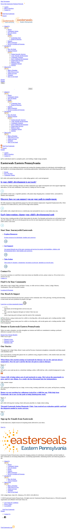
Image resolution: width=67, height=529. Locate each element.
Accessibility (7, 506)
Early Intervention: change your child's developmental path (27, 214)
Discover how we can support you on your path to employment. (29, 199)
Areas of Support (12, 50)
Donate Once (4, 335)
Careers (6, 7)
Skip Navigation (5, 1)
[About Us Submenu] (6, 28)
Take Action (7, 67)
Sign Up (3, 427)
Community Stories (13, 31)
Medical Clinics (15, 62)
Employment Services (17, 60)
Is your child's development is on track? (18, 182)
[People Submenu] (10, 36)
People (9, 34)
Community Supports (17, 57)
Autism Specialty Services (18, 54)
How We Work (12, 49)
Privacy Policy (8, 504)
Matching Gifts (8, 342)
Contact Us (7, 10)
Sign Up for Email (13, 76)
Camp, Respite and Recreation (19, 56)
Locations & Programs (7, 290)
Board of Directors (16, 39)
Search (4, 16)
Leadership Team (16, 38)
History (10, 29)
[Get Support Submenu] (6, 47)
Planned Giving (8, 339)
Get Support (7, 45)
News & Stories (12, 33)
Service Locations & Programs (16, 44)
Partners (10, 41)
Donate (6, 172)
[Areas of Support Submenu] (10, 52)
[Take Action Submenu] (6, 69)
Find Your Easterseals (8, 13)
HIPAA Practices (9, 8)
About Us (7, 26)
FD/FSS (13, 65)
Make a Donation (12, 70)
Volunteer (10, 75)
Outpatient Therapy (16, 63)
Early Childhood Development (19, 59)
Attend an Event (12, 73)
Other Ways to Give (13, 72)
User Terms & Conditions (11, 502)
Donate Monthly (12, 335)
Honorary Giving (9, 341)
